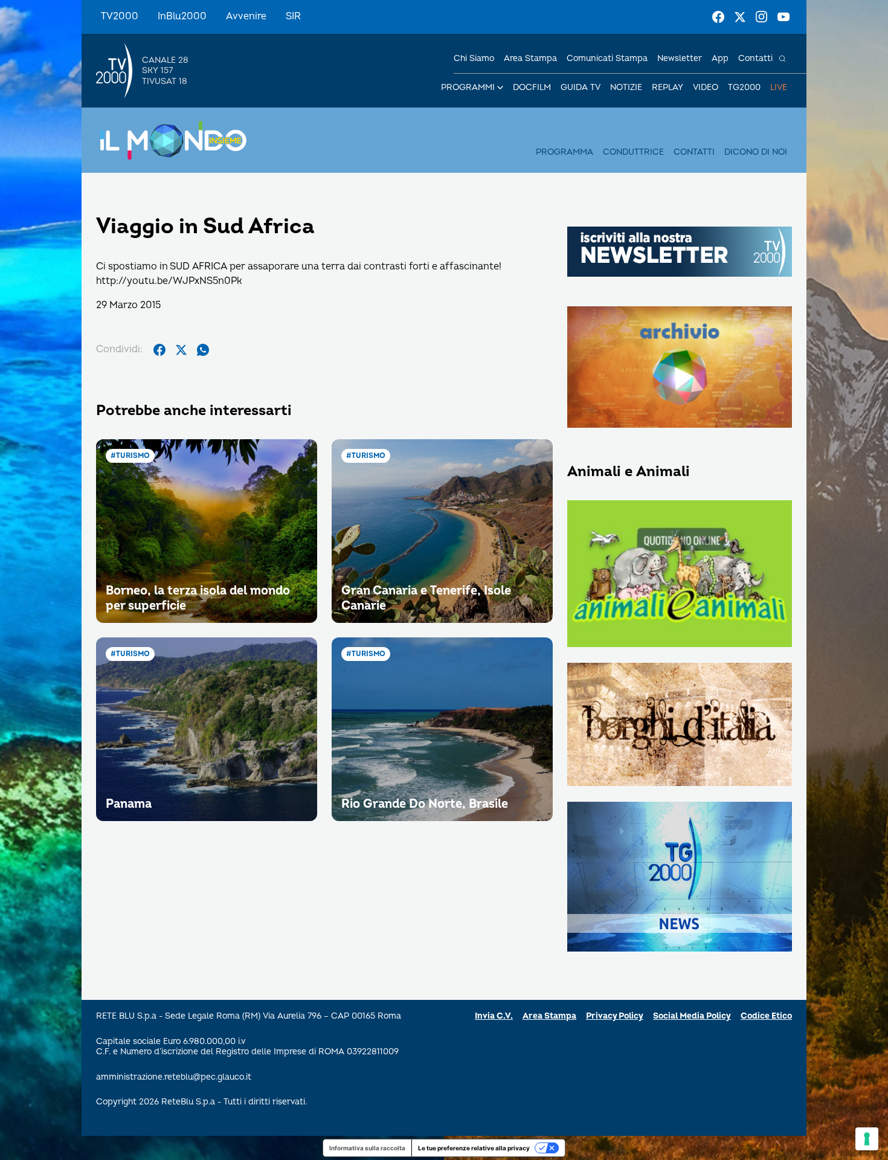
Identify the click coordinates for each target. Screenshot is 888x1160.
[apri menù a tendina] (500, 87)
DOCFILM (532, 87)
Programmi (468, 87)
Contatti (755, 58)
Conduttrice (633, 152)
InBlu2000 (182, 16)
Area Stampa (549, 1016)
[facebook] (159, 349)
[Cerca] (782, 58)
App (720, 58)
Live (778, 87)
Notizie (626, 87)
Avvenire (246, 16)
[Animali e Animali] (679, 574)
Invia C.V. (494, 1016)
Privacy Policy (614, 1016)
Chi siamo (474, 58)
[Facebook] (718, 16)
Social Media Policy (692, 1016)
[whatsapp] (203, 349)
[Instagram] (761, 16)
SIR (293, 16)
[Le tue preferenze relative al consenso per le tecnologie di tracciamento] (866, 1138)
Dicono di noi (755, 152)
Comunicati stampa (607, 58)
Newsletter (679, 58)
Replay (667, 87)
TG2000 (744, 87)
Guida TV (580, 87)
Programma (564, 152)
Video (705, 87)
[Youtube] (783, 16)
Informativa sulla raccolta (367, 1148)
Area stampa (530, 58)
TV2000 (119, 16)
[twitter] (181, 349)
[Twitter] (740, 16)
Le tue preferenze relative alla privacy (474, 1148)
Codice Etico (766, 1016)
